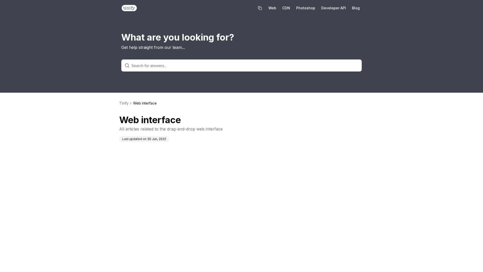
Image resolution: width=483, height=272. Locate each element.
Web (272, 8)
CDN (286, 8)
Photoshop (305, 8)
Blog (356, 8)
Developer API (333, 8)
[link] (145, 103)
